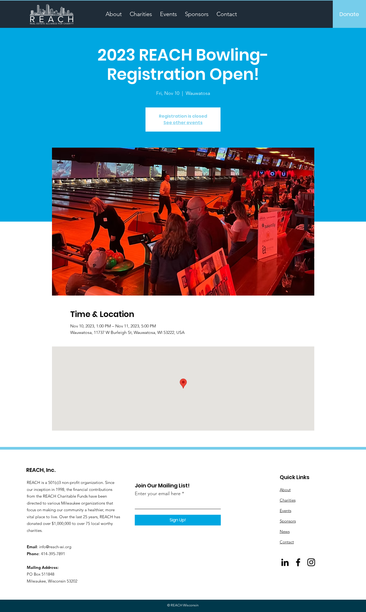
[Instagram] (311, 562)
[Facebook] (298, 562)
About (285, 489)
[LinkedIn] (285, 562)
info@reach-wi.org (55, 546)
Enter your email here (158, 493)
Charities (288, 500)
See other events (183, 123)
